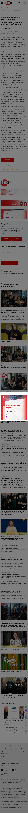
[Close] (26, 392)
